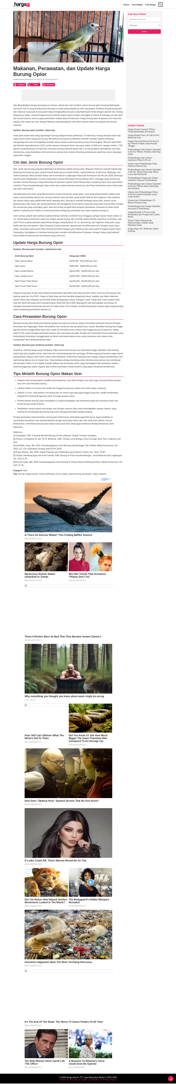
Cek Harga (150, 5)
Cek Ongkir (137, 5)
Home (126, 5)
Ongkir (84, 1080)
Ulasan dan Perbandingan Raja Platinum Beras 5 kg (142, 165)
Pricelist (73, 1080)
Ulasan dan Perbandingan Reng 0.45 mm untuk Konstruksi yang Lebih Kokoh (143, 194)
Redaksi (95, 1080)
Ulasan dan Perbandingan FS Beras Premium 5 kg (141, 201)
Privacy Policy (109, 1080)
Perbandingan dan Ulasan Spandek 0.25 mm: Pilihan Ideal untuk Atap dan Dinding (144, 186)
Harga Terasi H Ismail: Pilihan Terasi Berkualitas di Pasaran (141, 130)
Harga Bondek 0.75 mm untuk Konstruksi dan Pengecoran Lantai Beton (144, 214)
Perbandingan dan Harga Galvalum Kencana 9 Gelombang (144, 207)
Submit (144, 32)
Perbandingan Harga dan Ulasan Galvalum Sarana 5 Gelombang (143, 179)
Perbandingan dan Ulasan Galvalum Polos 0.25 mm (140, 159)
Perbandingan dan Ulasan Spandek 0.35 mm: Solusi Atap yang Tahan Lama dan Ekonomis (144, 172)
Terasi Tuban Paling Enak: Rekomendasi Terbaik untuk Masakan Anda (140, 222)
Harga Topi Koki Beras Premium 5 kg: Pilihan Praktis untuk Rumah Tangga (143, 143)
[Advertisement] (144, 79)
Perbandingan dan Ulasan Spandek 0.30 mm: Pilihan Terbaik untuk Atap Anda (144, 151)
